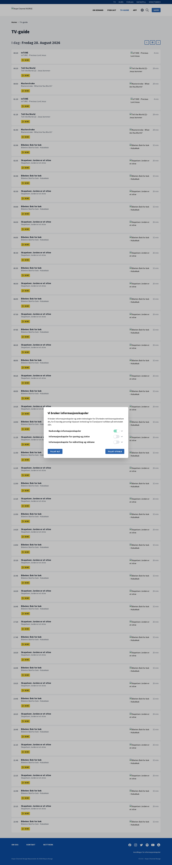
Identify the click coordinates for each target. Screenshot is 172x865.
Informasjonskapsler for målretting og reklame (72, 442)
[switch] (116, 430)
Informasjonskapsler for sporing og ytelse (69, 436)
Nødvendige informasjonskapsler (65, 430)
